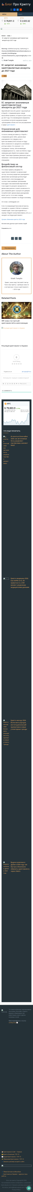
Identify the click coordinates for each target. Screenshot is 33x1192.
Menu (4, 14)
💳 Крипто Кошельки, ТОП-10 (10, 1154)
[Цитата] (16, 383)
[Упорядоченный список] (12, 383)
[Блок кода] (19, 383)
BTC (9, 403)
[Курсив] (5, 383)
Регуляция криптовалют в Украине (15, 346)
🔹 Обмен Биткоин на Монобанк (11, 1171)
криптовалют (11, 125)
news (5, 76)
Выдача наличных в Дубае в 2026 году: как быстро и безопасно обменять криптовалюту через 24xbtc (20, 866)
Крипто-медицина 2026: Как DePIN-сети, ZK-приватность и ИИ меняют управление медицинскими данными (20, 582)
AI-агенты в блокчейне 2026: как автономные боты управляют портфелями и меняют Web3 (19, 440)
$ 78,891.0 (9, 21)
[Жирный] (3, 383)
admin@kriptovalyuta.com (16, 1187)
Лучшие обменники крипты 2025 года (13, 219)
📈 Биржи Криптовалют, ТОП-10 (11, 1156)
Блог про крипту (11, 1180)
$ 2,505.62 (25, 21)
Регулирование (10, 248)
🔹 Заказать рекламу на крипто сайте (13, 1161)
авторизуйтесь (26, 371)
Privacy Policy (16, 1189)
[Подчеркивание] (8, 383)
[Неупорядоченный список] (14, 383)
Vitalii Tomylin (9, 60)
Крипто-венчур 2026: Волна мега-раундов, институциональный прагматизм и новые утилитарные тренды (19, 724)
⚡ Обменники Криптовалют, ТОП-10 (13, 1159)
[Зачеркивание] (10, 383)
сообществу (12, 1022)
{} (23, 383)
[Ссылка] (21, 383)
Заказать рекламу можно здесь (22, 1185)
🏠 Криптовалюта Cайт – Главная (12, 1152)
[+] (25, 383)
